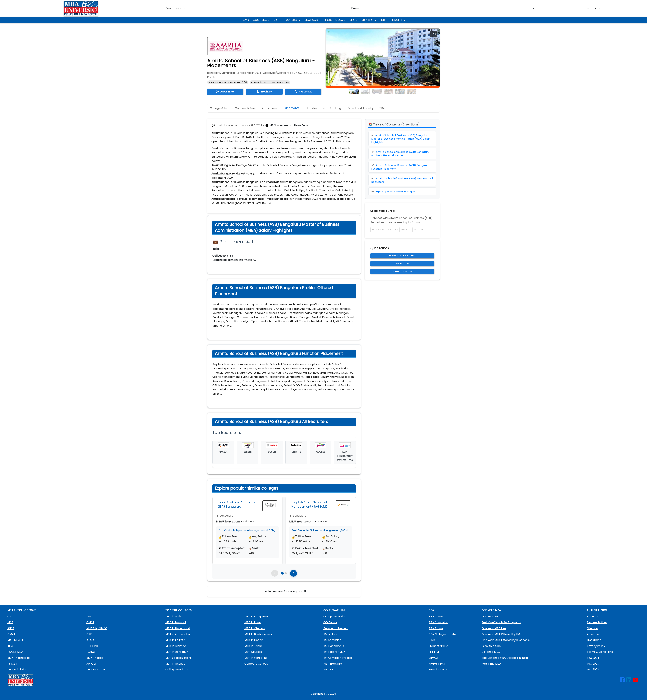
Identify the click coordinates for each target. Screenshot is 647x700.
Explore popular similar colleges (393, 191)
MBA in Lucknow (175, 646)
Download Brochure (402, 255)
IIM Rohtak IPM (438, 646)
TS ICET (12, 664)
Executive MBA (491, 646)
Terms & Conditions (600, 652)
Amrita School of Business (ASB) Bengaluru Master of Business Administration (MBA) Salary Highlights (400, 138)
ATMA (90, 640)
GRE (89, 634)
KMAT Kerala (94, 658)
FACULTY (397, 20)
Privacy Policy (596, 646)
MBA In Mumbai (175, 622)
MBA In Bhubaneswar (258, 634)
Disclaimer (594, 640)
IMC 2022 (593, 670)
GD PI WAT (367, 20)
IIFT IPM (434, 652)
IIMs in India (331, 634)
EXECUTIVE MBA (334, 20)
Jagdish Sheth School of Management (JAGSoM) (309, 504)
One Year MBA (491, 616)
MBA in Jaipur (253, 646)
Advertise (593, 634)
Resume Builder (597, 622)
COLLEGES (291, 20)
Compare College (256, 664)
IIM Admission (332, 640)
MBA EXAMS (311, 20)
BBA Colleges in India (442, 634)
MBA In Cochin (253, 640)
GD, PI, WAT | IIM (334, 610)
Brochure (266, 91)
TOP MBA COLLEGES (178, 610)
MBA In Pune (252, 622)
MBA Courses (253, 652)
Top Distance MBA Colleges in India (505, 658)
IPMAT (433, 640)
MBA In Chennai (254, 628)
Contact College (402, 271)
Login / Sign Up (593, 8)
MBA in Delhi (173, 616)
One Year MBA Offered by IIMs (501, 634)
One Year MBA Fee (494, 628)
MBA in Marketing (255, 658)
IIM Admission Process (338, 658)
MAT (10, 622)
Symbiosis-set (438, 670)
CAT (276, 20)
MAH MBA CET (16, 640)
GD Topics (330, 622)
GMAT (11, 634)
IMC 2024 (593, 658)
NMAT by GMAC (96, 628)
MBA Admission (17, 670)
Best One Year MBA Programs (501, 622)
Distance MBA (491, 652)
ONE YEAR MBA (491, 610)
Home (245, 20)
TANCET (91, 652)
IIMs (383, 20)
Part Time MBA (491, 664)
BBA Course (436, 616)
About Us (593, 616)
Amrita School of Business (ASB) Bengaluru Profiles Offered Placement (400, 153)
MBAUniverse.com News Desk (288, 125)
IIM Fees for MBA (334, 652)
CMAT (90, 622)
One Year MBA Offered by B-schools (506, 640)
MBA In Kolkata (175, 640)
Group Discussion (335, 616)
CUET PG (92, 646)
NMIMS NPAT (437, 664)
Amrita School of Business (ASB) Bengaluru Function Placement (400, 166)
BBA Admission (438, 622)
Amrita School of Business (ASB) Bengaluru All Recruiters (402, 180)
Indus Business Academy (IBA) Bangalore (236, 504)
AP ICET (91, 664)
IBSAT (11, 646)
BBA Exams (436, 628)
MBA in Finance (175, 664)
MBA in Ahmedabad (178, 634)
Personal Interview (336, 628)
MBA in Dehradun (176, 652)
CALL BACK (305, 91)
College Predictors (177, 670)
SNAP (10, 628)
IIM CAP (328, 670)
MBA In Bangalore (256, 616)
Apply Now (402, 263)
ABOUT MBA (260, 20)
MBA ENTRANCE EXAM (21, 610)
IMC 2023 (593, 664)
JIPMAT (434, 658)
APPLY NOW (227, 91)
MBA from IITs (333, 664)
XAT (89, 616)
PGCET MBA (15, 652)
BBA (352, 20)
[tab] (219, 108)
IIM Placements (334, 646)
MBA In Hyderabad (177, 628)
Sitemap (592, 628)
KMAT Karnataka (18, 658)
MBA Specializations (178, 658)
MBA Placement (97, 670)
